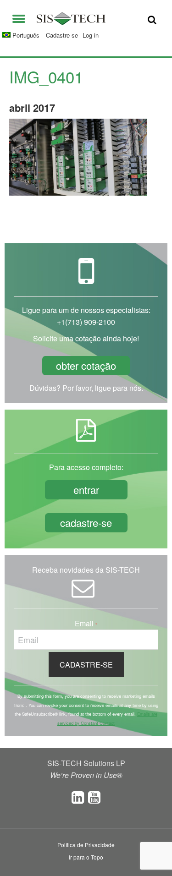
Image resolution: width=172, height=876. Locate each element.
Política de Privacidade (86, 845)
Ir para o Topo (86, 857)
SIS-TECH (71, 18)
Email (86, 623)
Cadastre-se (62, 35)
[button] (18, 17)
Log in (91, 35)
